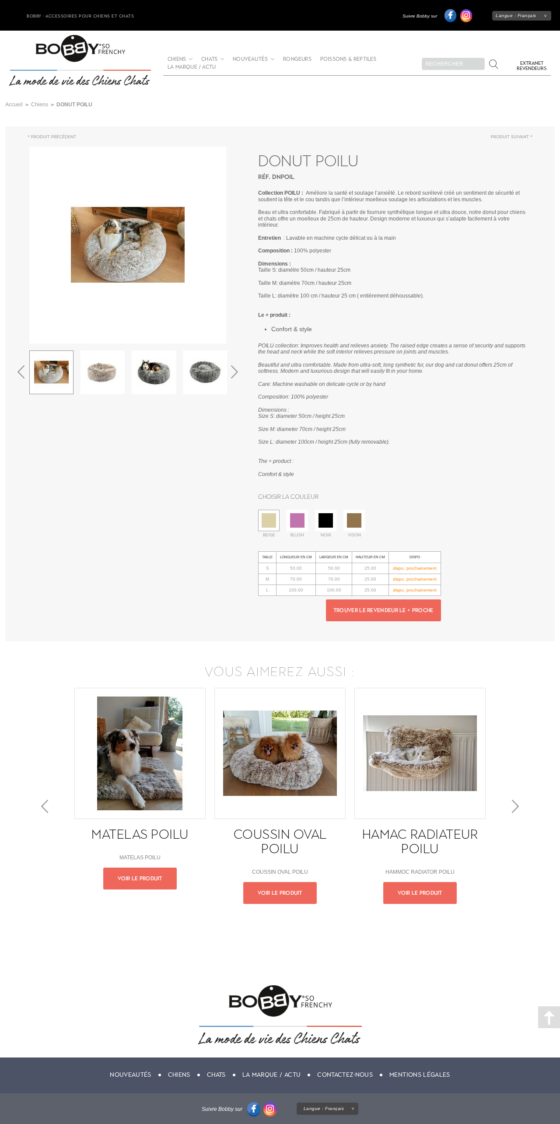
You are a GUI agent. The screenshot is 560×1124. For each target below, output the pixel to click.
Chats (209, 59)
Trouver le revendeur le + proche (383, 610)
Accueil (14, 105)
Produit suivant (510, 137)
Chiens (177, 59)
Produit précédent (53, 137)
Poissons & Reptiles (348, 59)
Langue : (516, 15)
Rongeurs (297, 59)
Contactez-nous (345, 1074)
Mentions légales (419, 1074)
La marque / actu (192, 67)
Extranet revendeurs (531, 65)
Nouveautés (250, 59)
